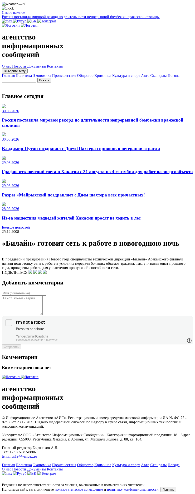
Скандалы (158, 75)
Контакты (55, 66)
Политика (24, 75)
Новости (19, 66)
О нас (6, 66)
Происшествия (64, 75)
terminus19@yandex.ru (19, 456)
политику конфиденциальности (133, 489)
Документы (36, 66)
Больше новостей (16, 227)
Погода (174, 75)
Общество (85, 75)
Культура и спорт (126, 75)
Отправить (11, 347)
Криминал (102, 75)
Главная (8, 75)
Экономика (42, 75)
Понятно (168, 489)
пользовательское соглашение (79, 489)
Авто (145, 75)
